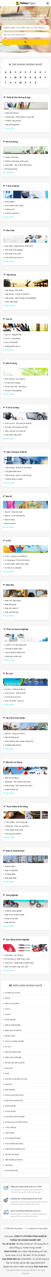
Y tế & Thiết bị (12, 186)
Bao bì (9, 496)
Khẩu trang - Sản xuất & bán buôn (18, 785)
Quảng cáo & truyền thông (16, 1122)
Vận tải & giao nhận (15, 718)
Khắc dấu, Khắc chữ (13, 656)
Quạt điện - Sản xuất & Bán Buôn (18, 165)
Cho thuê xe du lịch (13, 697)
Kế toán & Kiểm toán (13, 648)
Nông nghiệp (10, 1106)
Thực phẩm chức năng (14, 205)
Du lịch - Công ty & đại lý (15, 689)
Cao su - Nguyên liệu (13, 334)
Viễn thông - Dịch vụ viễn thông (18, 475)
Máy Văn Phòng (11, 113)
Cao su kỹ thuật (11, 342)
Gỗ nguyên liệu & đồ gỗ (14, 1063)
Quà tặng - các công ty (14, 955)
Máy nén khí (10, 922)
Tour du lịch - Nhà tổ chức (15, 693)
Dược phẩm (9, 201)
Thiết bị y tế (9, 209)
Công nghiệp (12, 895)
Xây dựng (11, 274)
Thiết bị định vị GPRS (13, 479)
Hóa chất (10, 230)
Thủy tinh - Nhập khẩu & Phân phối (19, 963)
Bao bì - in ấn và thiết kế (15, 515)
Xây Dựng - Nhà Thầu (14, 290)
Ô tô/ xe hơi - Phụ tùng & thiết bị (18, 423)
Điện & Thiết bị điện (15, 851)
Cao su (9, 319)
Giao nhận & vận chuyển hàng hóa (19, 741)
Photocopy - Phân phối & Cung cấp (19, 117)
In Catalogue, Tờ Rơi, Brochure (17, 560)
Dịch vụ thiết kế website (26, 1210)
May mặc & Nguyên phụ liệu (16, 1079)
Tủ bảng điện (10, 874)
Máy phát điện (11, 878)
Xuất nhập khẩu (11, 1170)
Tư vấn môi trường (12, 383)
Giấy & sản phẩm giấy (13, 1057)
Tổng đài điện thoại (13, 471)
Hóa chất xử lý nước (13, 253)
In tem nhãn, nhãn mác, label (17, 564)
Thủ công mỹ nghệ (12, 1138)
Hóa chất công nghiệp (14, 250)
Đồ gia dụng (12, 141)
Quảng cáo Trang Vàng (38, 1228)
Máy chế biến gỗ (11, 612)
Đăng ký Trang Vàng (15, 1228)
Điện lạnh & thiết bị (13, 1030)
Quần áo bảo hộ (11, 789)
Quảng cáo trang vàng (26, 1198)
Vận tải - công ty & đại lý (15, 733)
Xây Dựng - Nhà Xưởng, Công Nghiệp (20, 298)
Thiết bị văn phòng (13, 120)
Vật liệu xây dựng (12, 1154)
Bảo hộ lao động (14, 762)
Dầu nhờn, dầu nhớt (13, 435)
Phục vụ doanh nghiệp (17, 629)
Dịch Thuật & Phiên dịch (15, 652)
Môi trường (11, 363)
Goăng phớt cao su (12, 346)
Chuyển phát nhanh (13, 745)
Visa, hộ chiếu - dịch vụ (14, 700)
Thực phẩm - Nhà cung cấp (16, 822)
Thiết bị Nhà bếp (11, 157)
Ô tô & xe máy (12, 407)
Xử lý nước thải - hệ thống (15, 386)
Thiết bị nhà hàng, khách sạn (16, 161)
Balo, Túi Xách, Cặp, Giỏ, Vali (16, 966)
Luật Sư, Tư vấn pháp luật (15, 645)
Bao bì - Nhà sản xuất (13, 512)
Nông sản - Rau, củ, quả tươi (17, 826)
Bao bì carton (10, 523)
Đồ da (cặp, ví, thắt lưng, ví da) (17, 959)
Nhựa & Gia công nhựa (14, 1095)
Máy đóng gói (10, 604)
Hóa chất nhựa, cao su (14, 257)
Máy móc (10, 585)
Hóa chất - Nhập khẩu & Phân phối (19, 246)
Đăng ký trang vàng (26, 1186)
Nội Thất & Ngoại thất (14, 1100)
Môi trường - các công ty (15, 379)
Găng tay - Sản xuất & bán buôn (18, 781)
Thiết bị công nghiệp (13, 911)
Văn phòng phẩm (12, 124)
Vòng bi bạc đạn (11, 918)
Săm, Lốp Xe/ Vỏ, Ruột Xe (15, 431)
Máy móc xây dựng (13, 600)
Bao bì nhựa (10, 519)
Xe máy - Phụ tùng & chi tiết (16, 427)
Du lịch (9, 673)
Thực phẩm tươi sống (14, 830)
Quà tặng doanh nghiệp (17, 939)
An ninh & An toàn (12, 993)
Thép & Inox (10, 1133)
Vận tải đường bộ (12, 737)
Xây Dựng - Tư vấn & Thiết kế (17, 294)
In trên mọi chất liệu (13, 568)
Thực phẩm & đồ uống (17, 806)
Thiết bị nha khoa (12, 213)
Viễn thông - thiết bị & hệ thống (18, 467)
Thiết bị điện (10, 866)
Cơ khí (7, 1014)
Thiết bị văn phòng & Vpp (18, 97)
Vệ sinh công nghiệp (13, 390)
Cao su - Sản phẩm (12, 338)
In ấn (8, 540)
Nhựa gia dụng (11, 169)
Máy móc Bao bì (11, 608)
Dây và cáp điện (11, 870)
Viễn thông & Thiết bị (16, 452)
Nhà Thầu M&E (11, 302)
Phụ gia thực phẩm (13, 833)
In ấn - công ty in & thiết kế (16, 556)
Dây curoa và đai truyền (14, 914)
